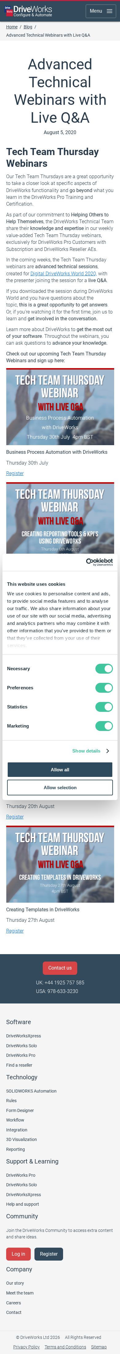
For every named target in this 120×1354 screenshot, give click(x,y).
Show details (86, 750)
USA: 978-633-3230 (57, 991)
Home (12, 26)
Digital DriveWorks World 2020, (63, 274)
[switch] (104, 688)
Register (15, 473)
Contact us (60, 968)
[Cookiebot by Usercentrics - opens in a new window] (86, 562)
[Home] (28, 11)
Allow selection (60, 787)
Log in (18, 1254)
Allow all (60, 769)
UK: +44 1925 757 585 (60, 983)
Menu (96, 11)
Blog (28, 26)
